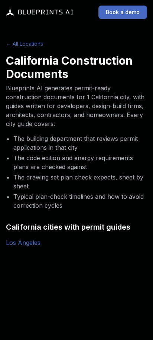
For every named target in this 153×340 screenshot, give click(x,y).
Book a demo (123, 12)
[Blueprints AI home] (40, 12)
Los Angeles (23, 242)
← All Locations (24, 44)
